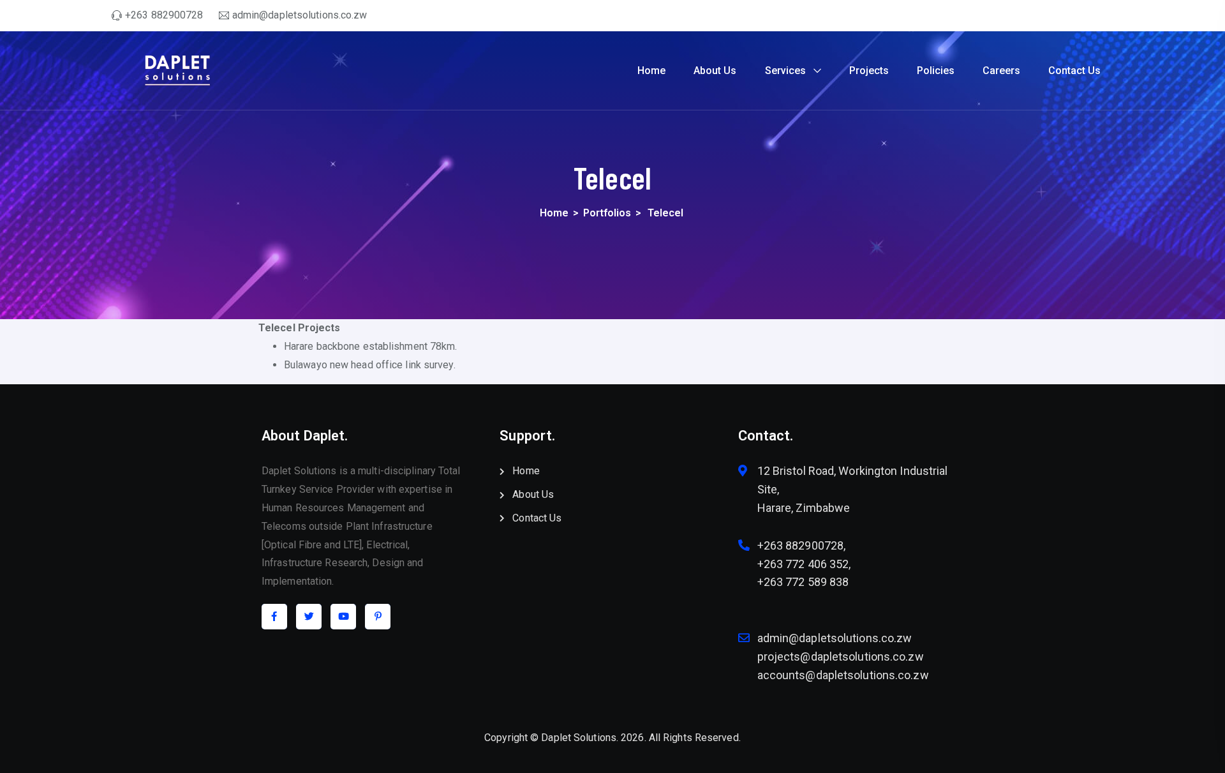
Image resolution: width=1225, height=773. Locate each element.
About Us (715, 70)
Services (785, 70)
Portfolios (607, 213)
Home (651, 70)
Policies (935, 70)
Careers (1001, 70)
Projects (869, 70)
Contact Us (1074, 70)
